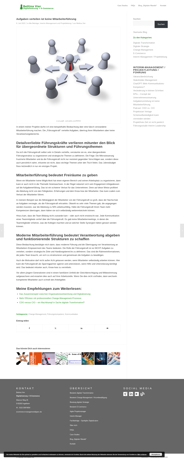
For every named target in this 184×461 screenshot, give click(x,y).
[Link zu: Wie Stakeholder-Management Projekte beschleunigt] (22, 358)
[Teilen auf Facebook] (29, 328)
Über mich (73, 425)
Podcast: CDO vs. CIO (144, 108)
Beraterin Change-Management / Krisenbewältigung (88, 397)
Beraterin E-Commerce (78, 407)
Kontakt (72, 444)
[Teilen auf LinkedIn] (82, 328)
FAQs (72, 430)
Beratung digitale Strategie (79, 402)
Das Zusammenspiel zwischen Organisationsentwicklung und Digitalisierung (54, 294)
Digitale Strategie (141, 46)
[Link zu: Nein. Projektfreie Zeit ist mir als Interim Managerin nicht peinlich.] (87, 358)
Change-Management (37, 314)
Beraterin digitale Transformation (81, 393)
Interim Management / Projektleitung (150, 57)
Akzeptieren (155, 454)
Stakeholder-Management (145, 80)
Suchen (137, 19)
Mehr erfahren (142, 454)
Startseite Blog (140, 32)
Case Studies (75, 434)
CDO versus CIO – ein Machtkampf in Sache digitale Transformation (51, 302)
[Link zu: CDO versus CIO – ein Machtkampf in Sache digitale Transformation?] (61, 358)
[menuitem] (122, 5)
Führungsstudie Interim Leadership (149, 126)
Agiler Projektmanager (78, 411)
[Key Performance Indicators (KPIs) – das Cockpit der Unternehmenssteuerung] (182, 230)
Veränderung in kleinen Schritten (148, 90)
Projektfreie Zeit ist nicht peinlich (148, 122)
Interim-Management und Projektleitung (55, 23)
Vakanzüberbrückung (143, 76)
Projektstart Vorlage (142, 111)
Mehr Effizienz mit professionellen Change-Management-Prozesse (50, 298)
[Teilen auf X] (55, 328)
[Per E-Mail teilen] (107, 328)
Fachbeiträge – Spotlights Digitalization (84, 421)
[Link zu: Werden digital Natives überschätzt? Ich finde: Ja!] (114, 358)
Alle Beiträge (34, 23)
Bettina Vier (81, 23)
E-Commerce (139, 53)
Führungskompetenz (55, 314)
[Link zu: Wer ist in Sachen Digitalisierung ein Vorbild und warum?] (48, 358)
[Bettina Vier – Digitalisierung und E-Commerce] (35, 5)
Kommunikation (71, 314)
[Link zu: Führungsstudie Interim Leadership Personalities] (35, 358)
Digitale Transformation (144, 43)
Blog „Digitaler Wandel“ (78, 439)
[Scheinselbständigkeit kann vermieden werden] (2, 230)
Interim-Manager (76, 416)
